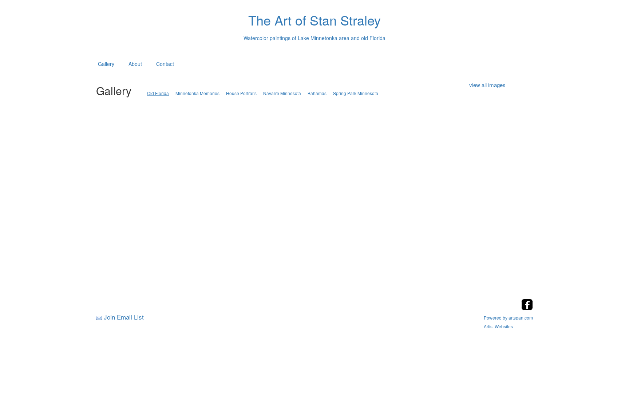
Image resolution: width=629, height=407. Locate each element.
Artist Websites (498, 326)
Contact (165, 63)
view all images (487, 85)
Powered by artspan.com (508, 317)
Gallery (106, 63)
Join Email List (124, 316)
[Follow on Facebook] (527, 308)
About (135, 63)
